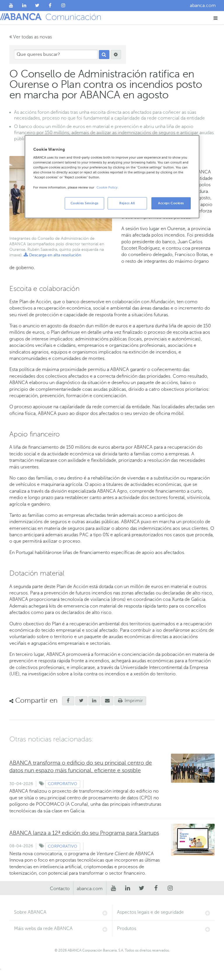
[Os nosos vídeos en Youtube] (11, 5)
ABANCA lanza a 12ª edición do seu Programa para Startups (84, 833)
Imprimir (133, 700)
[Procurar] (104, 54)
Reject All (127, 203)
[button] (216, 17)
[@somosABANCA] (37, 5)
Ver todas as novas (32, 37)
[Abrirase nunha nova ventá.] (68, 701)
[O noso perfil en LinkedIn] (24, 5)
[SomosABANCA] (50, 5)
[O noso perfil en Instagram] (63, 5)
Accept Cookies (171, 203)
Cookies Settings (85, 203)
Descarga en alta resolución (52, 255)
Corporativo (62, 784)
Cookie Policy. (107, 187)
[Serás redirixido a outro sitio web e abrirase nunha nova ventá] (94, 701)
